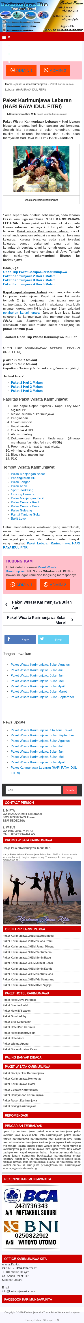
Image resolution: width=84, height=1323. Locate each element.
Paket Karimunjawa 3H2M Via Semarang (28, 979)
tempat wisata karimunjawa (20, 1142)
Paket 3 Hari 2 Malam (27, 386)
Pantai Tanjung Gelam (26, 514)
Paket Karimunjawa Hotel (19, 1084)
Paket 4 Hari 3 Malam (27, 390)
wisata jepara (17, 1146)
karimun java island (68, 1138)
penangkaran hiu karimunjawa (61, 1165)
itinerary (8, 1158)
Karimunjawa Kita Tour (36, 1312)
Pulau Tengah (20, 482)
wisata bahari (52, 1146)
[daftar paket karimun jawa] (31, 1249)
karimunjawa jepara (51, 1142)
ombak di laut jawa (26, 1165)
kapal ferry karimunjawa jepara (35, 1158)
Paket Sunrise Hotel (15, 1005)
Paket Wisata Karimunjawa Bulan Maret (39, 691)
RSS (56, 1320)
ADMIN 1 (24, 70)
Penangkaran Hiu (23, 478)
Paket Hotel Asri (13, 1038)
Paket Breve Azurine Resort (21, 1049)
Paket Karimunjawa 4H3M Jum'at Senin (28, 963)
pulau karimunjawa (32, 1149)
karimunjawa (21, 1138)
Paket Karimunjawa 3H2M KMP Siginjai (27, 985)
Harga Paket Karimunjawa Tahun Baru (27, 848)
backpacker (10, 1152)
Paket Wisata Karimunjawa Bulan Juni (37, 675)
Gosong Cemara (22, 494)
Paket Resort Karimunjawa (20, 1100)
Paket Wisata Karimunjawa (65, 1312)
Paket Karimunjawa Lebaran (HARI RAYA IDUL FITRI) (37, 103)
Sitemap (47, 1320)
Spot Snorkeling (22, 490)
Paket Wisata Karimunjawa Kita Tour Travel (41, 730)
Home (9, 84)
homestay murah (61, 1152)
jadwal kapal (35, 1146)
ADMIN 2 (57, 70)
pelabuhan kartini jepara (21, 312)
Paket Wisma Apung (15, 1043)
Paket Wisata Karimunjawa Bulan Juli (37, 670)
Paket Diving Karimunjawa (19, 1106)
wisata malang (27, 1168)
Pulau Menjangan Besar (28, 474)
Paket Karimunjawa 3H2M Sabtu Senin (27, 952)
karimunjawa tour (41, 1138)
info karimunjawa (51, 1135)
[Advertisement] (43, 47)
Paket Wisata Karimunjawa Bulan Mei (37, 681)
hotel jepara (65, 1158)
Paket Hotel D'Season (16, 1010)
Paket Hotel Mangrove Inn (19, 1032)
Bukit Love (18, 518)
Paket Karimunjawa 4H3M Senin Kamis (27, 968)
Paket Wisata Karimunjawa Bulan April (38, 686)
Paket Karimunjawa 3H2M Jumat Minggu (28, 946)
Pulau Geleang (21, 510)
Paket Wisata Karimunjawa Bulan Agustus (40, 664)
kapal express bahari (34, 1152)
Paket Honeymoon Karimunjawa (23, 1095)
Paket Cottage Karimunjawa (20, 1089)
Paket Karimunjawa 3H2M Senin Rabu (27, 957)
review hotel (30, 1135)
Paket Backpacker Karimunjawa (23, 1073)
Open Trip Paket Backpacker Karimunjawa (35, 272)
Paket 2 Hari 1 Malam (27, 382)
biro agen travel (55, 1149)
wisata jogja (10, 1168)
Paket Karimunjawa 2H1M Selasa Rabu (27, 941)
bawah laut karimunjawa (29, 1162)
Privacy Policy (33, 1320)
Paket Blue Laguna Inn (17, 1021)
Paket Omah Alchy (14, 1016)
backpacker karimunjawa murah (59, 1155)
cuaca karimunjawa (60, 1162)
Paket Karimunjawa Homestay (22, 1078)
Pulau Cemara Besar (26, 506)
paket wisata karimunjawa (31, 84)
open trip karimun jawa (18, 1131)
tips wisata (74, 1149)
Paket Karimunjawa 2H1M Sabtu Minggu (28, 935)
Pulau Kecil (19, 486)
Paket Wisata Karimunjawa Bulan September (42, 697)
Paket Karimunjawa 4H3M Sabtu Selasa (28, 974)
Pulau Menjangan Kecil (27, 498)
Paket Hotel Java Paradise (20, 999)
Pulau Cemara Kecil (25, 502)
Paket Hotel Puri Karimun (19, 1027)
